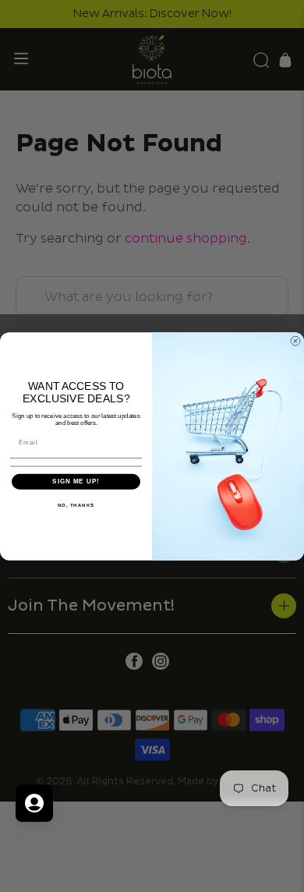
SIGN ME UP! (76, 481)
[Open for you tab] (34, 803)
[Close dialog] (295, 340)
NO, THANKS (76, 505)
